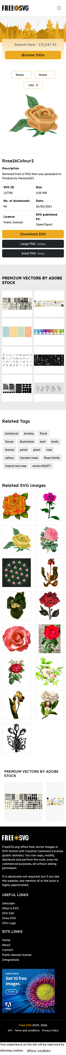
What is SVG (10, 908)
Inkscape (8, 903)
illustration (27, 441)
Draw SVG (9, 918)
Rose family (52, 458)
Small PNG (33, 253)
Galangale (13, 615)
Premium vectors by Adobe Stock (32, 280)
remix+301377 (41, 466)
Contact (7, 950)
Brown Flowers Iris (16, 712)
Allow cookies (39, 1050)
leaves (9, 449)
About (6, 945)
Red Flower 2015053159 (49, 646)
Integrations (10, 959)
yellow (9, 458)
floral (43, 433)
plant (36, 449)
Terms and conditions (27, 1030)
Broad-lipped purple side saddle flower (49, 578)
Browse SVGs (33, 55)
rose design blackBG (16, 580)
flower (9, 441)
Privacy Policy (50, 1030)
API (10, 1030)
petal (23, 449)
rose (49, 449)
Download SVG (33, 234)
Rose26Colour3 (16, 549)
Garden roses (29, 458)
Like (33, 85)
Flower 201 (13, 747)
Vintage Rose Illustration (16, 679)
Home (6, 940)
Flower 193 (46, 681)
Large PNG (33, 244)
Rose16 (11, 648)
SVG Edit (8, 913)
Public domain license (17, 955)
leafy (54, 441)
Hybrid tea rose (15, 466)
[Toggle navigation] (59, 8)
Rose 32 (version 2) (17, 514)
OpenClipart (44, 224)
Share (20, 75)
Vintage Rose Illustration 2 (49, 547)
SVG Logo (9, 923)
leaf (42, 441)
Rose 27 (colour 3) (49, 514)
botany (29, 433)
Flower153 (46, 714)
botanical (11, 433)
